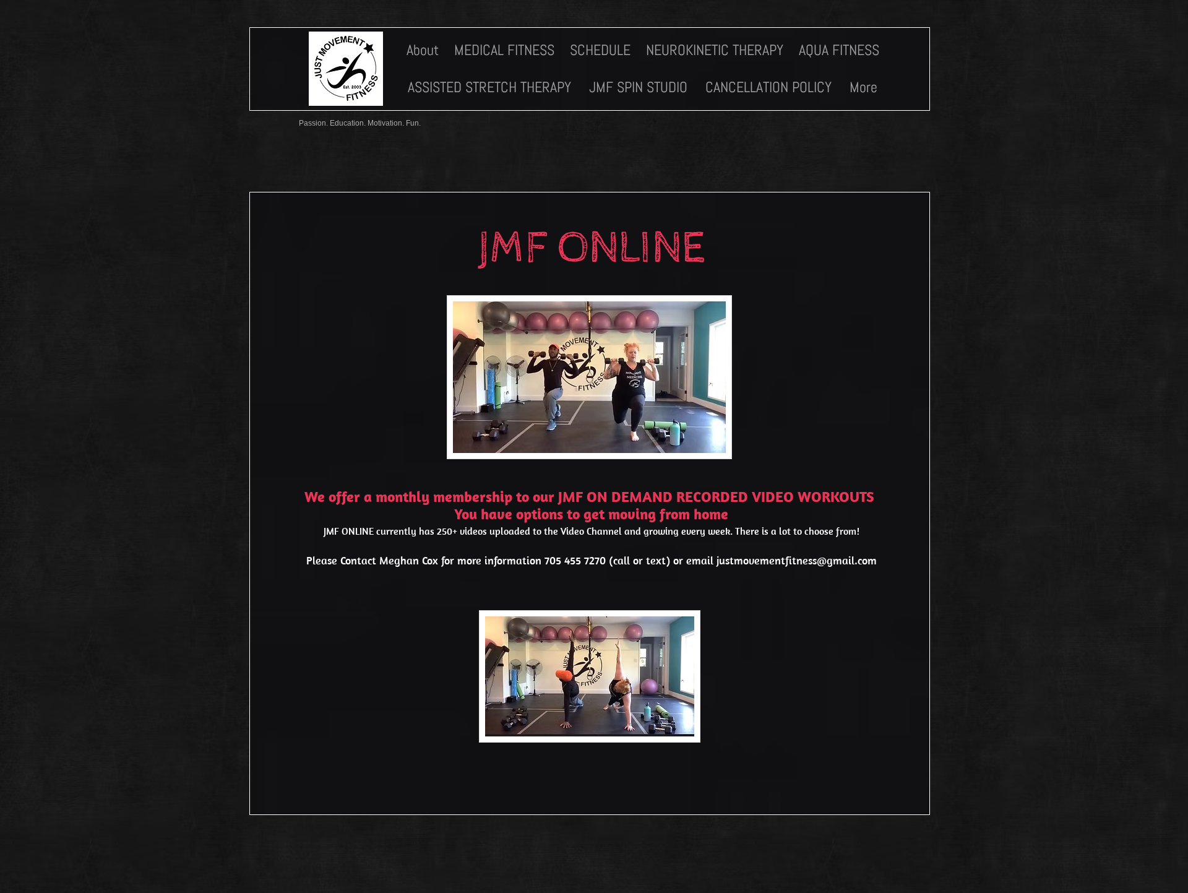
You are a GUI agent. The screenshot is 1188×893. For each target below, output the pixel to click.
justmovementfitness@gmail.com (797, 560)
